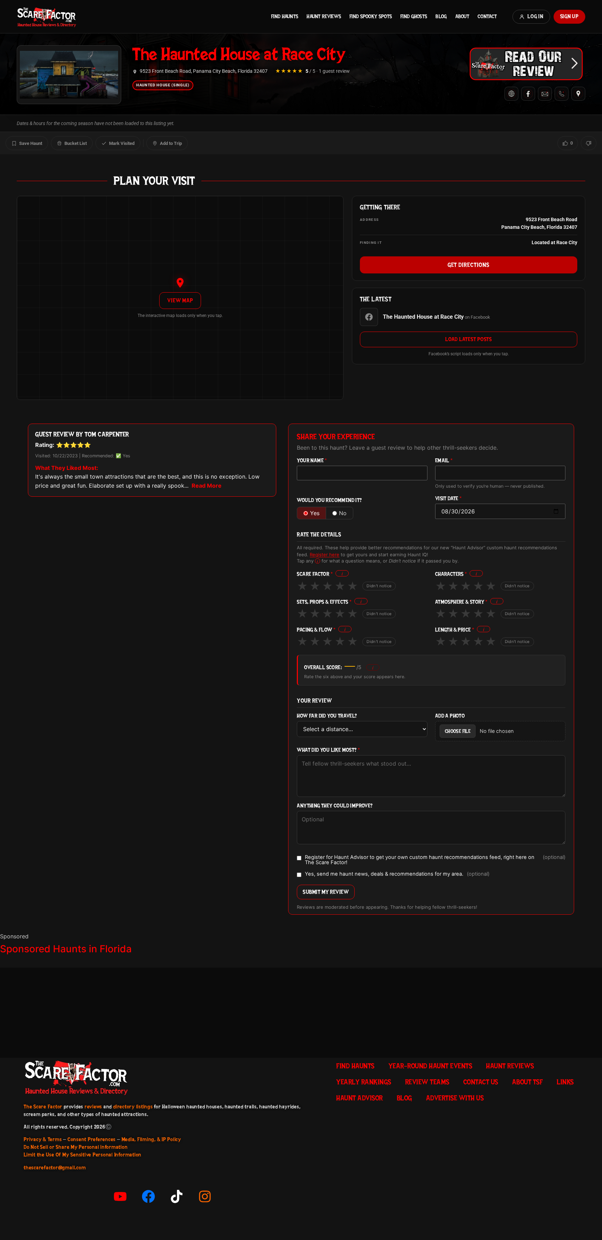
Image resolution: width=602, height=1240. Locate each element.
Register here (324, 554)
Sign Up (569, 16)
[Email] (545, 94)
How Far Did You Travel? (327, 716)
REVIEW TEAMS (427, 1082)
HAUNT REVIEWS (324, 16)
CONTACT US (480, 1082)
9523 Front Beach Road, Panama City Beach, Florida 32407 (204, 71)
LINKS (565, 1082)
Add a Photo (450, 716)
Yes (314, 513)
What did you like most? (328, 750)
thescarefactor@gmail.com (55, 1167)
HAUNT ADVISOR (359, 1098)
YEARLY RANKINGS (363, 1082)
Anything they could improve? (334, 805)
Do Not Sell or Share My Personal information (76, 1147)
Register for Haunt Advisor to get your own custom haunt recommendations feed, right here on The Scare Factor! (435, 860)
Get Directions (468, 264)
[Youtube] (120, 1196)
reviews (93, 1106)
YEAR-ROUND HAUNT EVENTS (430, 1066)
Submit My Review (326, 892)
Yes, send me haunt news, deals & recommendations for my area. (397, 874)
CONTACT (487, 16)
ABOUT (462, 16)
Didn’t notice (379, 585)
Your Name (312, 460)
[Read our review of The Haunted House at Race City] (526, 63)
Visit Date (448, 498)
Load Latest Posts (468, 339)
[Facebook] (528, 94)
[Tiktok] (176, 1196)
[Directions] (578, 94)
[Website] (511, 94)
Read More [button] (207, 485)
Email (444, 460)
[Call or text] (562, 94)
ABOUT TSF (527, 1082)
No (343, 513)
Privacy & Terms (43, 1139)
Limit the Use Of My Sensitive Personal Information (82, 1155)
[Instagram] (205, 1196)
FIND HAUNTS (284, 16)
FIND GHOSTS (413, 16)
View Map (180, 300)
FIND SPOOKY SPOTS (370, 16)
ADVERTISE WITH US (455, 1098)
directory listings (133, 1106)
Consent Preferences (92, 1139)
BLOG (441, 16)
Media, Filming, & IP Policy (152, 1139)
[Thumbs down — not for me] (588, 143)
